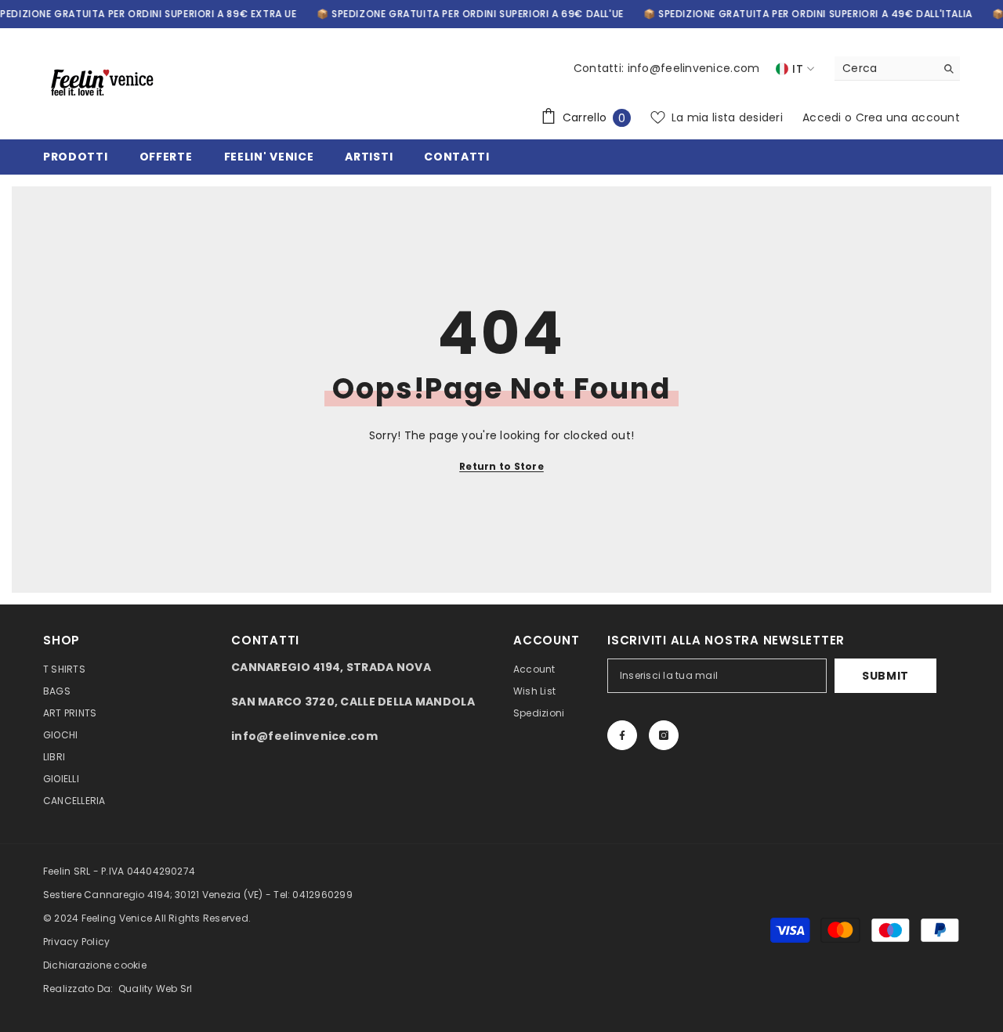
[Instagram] (664, 735)
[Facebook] (622, 735)
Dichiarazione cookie (95, 965)
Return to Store (501, 466)
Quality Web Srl (155, 988)
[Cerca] (897, 68)
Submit (885, 676)
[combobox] (885, 68)
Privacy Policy (76, 941)
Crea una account (908, 117)
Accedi (822, 117)
